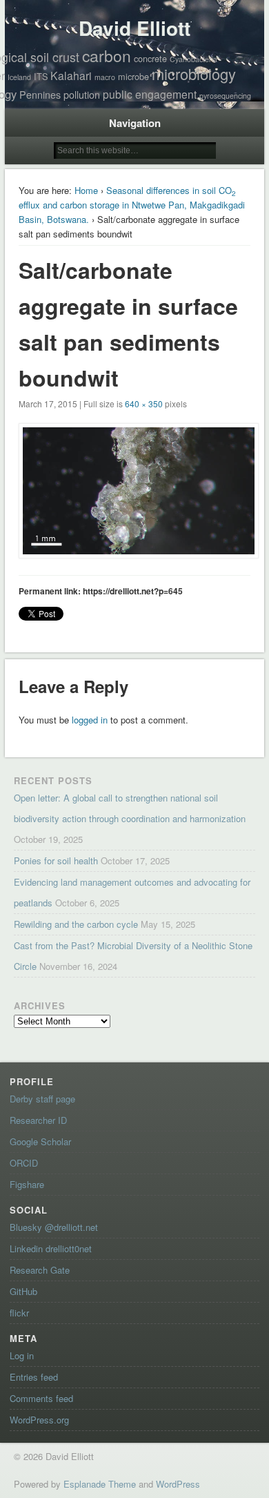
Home (86, 190)
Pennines (40, 94)
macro (104, 77)
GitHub (23, 1291)
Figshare (27, 1184)
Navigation (135, 122)
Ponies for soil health (56, 860)
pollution (81, 94)
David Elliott (134, 28)
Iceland (19, 77)
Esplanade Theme (99, 1483)
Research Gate (40, 1269)
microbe (133, 76)
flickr (19, 1312)
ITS (41, 76)
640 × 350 (144, 403)
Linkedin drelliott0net (51, 1248)
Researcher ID (38, 1120)
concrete (150, 58)
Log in (22, 1355)
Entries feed (34, 1376)
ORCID (24, 1162)
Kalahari (71, 75)
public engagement (150, 93)
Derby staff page (42, 1098)
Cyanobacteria (193, 59)
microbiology (194, 73)
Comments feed (41, 1398)
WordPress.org (39, 1419)
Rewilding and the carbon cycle (76, 924)
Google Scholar (40, 1141)
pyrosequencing (225, 95)
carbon (106, 55)
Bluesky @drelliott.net (54, 1227)
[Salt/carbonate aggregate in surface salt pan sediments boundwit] (134, 490)
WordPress (178, 1483)
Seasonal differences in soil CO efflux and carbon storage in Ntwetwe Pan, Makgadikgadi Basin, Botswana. (132, 205)
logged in (90, 719)
